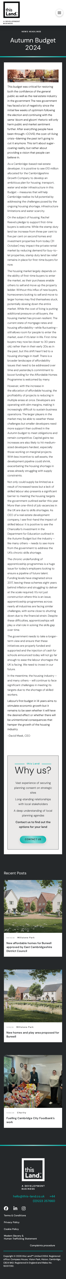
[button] (59, 12)
